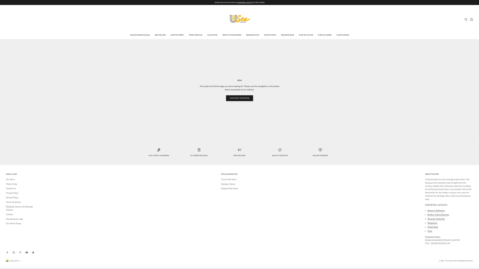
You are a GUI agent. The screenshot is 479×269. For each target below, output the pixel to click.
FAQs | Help (11, 184)
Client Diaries (343, 35)
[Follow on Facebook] (7, 252)
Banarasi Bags (287, 35)
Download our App (14, 219)
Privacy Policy (12, 193)
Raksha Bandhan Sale (140, 35)
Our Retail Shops (13, 223)
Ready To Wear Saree (231, 35)
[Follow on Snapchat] (33, 252)
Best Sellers (160, 35)
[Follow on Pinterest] (20, 252)
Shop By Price (270, 35)
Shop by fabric (177, 35)
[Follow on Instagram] (13, 252)
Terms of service (13, 202)
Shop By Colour (306, 35)
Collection (212, 35)
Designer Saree (228, 184)
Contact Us (11, 188)
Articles (9, 214)
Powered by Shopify (465, 261)
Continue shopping (239, 98)
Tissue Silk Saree (229, 179)
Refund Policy (12, 197)
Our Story (10, 179)
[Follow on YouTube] (26, 252)
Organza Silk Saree (229, 188)
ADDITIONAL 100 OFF (245, 2)
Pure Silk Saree (325, 35)
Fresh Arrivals (195, 35)
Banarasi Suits (252, 35)
